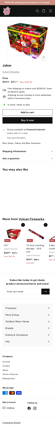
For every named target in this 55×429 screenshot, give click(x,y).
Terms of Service (10, 374)
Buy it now (27, 120)
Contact (6, 366)
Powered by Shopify (11, 422)
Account (6, 361)
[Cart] (43, 11)
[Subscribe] (45, 291)
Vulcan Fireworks (10, 71)
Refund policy (8, 378)
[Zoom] (43, 57)
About (5, 370)
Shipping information (14, 151)
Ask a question (10, 158)
